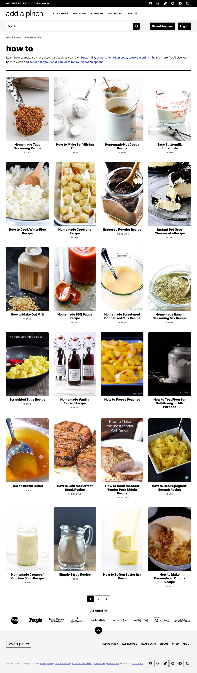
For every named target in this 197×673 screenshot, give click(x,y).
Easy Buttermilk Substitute (169, 146)
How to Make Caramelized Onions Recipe (169, 578)
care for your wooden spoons (83, 62)
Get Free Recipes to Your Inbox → (27, 3)
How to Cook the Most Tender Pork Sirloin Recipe (122, 489)
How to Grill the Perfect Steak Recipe (75, 487)
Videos (163, 643)
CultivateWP (137, 663)
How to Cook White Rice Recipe (27, 231)
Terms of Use (99, 663)
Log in (184, 26)
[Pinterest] (172, 3)
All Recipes (59, 13)
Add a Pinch (14, 37)
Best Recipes (115, 13)
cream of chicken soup (112, 57)
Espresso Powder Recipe (122, 229)
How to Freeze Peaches (122, 399)
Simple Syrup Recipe (75, 574)
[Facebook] (150, 3)
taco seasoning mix (142, 57)
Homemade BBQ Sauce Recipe (74, 316)
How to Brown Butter (27, 486)
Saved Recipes (162, 26)
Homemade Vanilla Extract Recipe (74, 401)
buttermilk (88, 57)
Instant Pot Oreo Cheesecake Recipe (170, 231)
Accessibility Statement (82, 663)
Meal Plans (79, 13)
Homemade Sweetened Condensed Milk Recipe (122, 316)
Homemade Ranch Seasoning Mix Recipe (170, 316)
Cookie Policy (113, 663)
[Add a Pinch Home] (25, 13)
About (131, 13)
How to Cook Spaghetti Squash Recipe (169, 487)
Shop (175, 643)
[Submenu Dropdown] (67, 13)
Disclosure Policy (62, 663)
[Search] (136, 26)
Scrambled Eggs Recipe (27, 399)
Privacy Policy (46, 663)
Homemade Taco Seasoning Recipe (27, 146)
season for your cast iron (46, 62)
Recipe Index (33, 37)
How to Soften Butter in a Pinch (122, 576)
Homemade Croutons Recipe (74, 231)
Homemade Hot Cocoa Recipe (122, 146)
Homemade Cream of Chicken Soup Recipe (27, 576)
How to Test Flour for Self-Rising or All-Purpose (169, 403)
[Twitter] (165, 3)
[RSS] (187, 3)
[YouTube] (180, 3)
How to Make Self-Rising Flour (75, 146)
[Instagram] (158, 3)
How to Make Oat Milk (27, 314)
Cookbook (97, 13)
